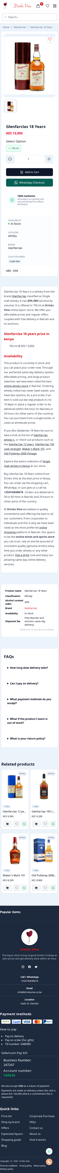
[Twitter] (36, 967)
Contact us (36, 1128)
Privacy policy (26, 1165)
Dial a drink (22, 555)
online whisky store (16, 386)
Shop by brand (10, 1122)
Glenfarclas (20, 27)
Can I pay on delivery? (24, 683)
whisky (12, 236)
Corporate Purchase (42, 1116)
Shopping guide (11, 1140)
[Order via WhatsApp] (24, 824)
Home (6, 27)
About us (35, 1134)
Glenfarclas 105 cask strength (44, 811)
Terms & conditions (9, 1165)
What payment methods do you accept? (29, 701)
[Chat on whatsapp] (49, 1151)
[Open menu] (55, 6)
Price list (6, 1116)
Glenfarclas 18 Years (41, 27)
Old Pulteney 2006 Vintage (20, 453)
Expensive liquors (12, 1134)
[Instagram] (23, 967)
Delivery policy (6, 1169)
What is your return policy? (27, 738)
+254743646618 (29, 980)
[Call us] (49, 1162)
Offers (5, 1128)
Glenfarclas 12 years (21, 444)
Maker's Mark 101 (33, 449)
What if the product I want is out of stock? (27, 721)
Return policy (40, 1165)
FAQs (33, 1122)
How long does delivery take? (29, 668)
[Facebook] (29, 967)
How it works (38, 1140)
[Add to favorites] (16, 824)
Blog (4, 1145)
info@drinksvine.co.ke (30, 992)
